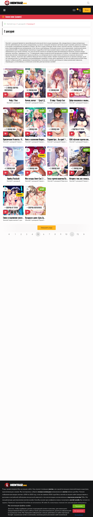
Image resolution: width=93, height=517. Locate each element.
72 (78, 234)
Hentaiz (18, 2)
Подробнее (79, 515)
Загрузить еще (46, 228)
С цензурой (21, 24)
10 (66, 234)
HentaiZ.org (11, 24)
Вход (86, 10)
